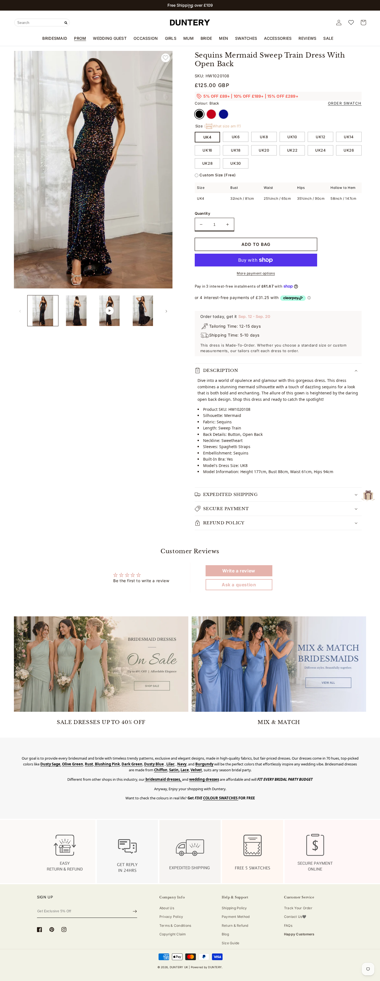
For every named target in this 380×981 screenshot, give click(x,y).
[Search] (66, 22)
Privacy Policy (171, 917)
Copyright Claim (172, 934)
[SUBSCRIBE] (135, 911)
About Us (166, 908)
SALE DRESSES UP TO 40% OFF (101, 722)
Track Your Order (298, 908)
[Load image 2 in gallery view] (76, 310)
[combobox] (42, 22)
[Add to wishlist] (165, 58)
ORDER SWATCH (345, 103)
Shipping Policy (234, 908)
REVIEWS (307, 38)
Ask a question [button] (239, 584)
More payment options (256, 273)
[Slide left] (20, 311)
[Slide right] (166, 311)
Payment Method (236, 917)
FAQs (288, 925)
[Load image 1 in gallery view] (43, 310)
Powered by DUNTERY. (207, 967)
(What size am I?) (222, 126)
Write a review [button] (238, 571)
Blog (225, 934)
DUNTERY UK (179, 967)
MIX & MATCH (279, 722)
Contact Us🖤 (295, 917)
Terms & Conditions (175, 925)
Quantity (202, 213)
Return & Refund (235, 925)
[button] (188, 7)
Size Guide (230, 943)
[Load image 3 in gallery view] (143, 310)
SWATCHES (246, 38)
